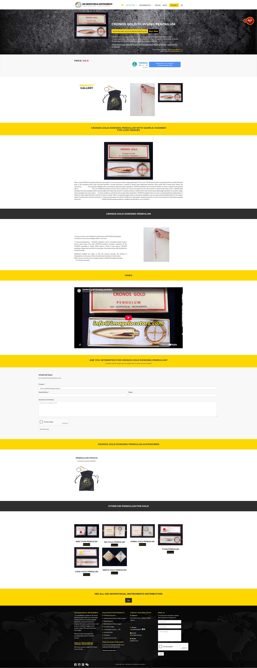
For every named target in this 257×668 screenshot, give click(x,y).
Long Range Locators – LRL (112, 629)
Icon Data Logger (109, 626)
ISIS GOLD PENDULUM (114, 542)
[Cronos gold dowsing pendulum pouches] (86, 478)
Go (128, 600)
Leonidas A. (142, 664)
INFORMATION (144, 5)
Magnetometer (108, 621)
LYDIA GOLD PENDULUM (86, 572)
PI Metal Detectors (110, 615)
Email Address (44, 392)
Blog (165, 5)
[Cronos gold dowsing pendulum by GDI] (142, 115)
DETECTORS (130, 5)
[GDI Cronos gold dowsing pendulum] (170, 101)
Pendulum (107, 635)
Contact (174, 5)
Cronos (143, 63)
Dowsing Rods (108, 632)
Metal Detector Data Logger (112, 624)
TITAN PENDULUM (170, 549)
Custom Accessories (110, 638)
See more (87, 544)
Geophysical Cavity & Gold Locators (115, 618)
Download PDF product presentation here (165, 64)
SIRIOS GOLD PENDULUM (114, 570)
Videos (157, 5)
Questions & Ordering (46, 399)
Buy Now (153, 31)
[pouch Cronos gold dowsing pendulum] (114, 112)
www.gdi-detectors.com (176, 49)
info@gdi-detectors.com (176, 51)
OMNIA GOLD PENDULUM (142, 542)
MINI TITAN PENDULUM (86, 541)
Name (130, 392)
